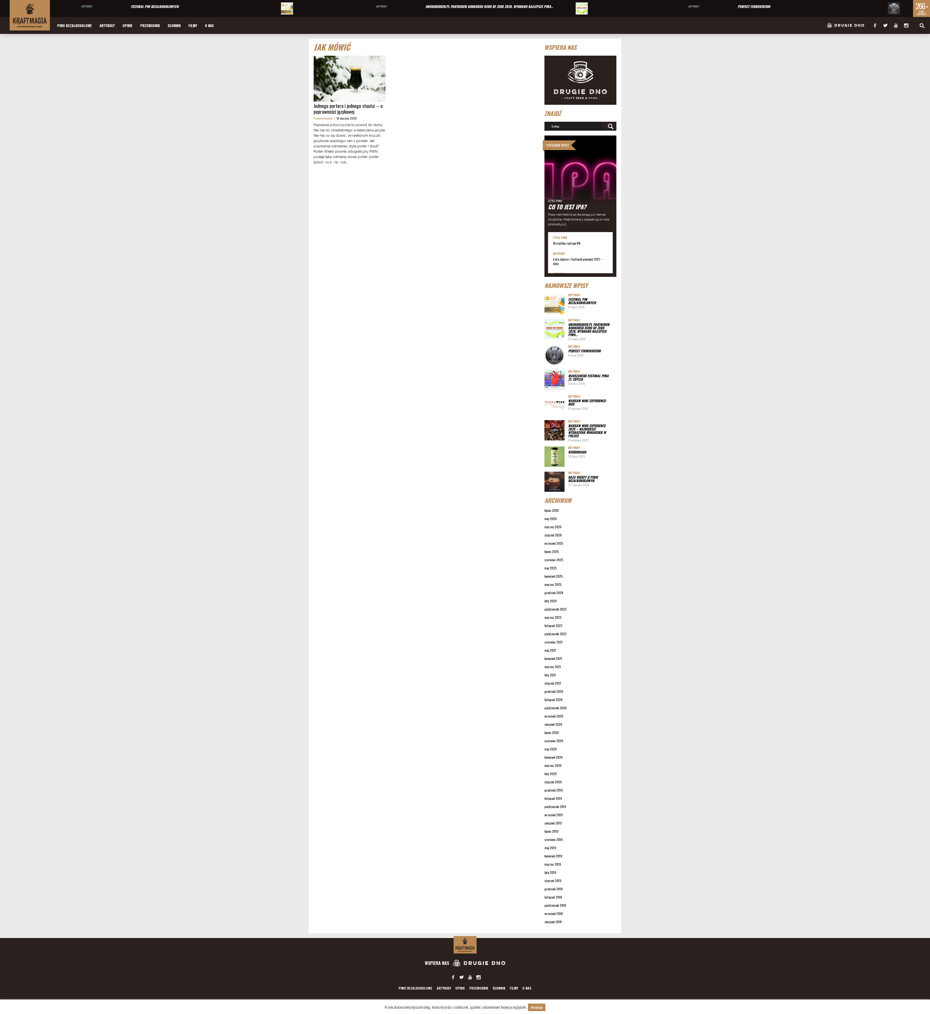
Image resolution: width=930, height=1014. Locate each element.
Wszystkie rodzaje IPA (567, 243)
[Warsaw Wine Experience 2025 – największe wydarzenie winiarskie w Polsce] (554, 430)
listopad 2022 (553, 625)
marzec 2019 (552, 864)
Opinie (127, 25)
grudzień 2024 (553, 592)
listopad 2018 (553, 897)
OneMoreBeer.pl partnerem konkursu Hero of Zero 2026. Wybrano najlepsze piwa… (489, 6)
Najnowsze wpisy (566, 285)
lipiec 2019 (551, 831)
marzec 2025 (552, 584)
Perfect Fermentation (754, 6)
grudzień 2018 (553, 888)
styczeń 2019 (552, 880)
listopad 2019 (553, 798)
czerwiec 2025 (553, 559)
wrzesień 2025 (553, 543)
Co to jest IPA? (567, 206)
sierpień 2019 (553, 822)
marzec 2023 (552, 617)
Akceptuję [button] (536, 1007)
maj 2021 (550, 650)
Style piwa (555, 201)
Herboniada (577, 451)
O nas (209, 25)
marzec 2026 (552, 526)
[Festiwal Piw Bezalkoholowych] (287, 8)
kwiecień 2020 (553, 757)
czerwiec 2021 (553, 641)
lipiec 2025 (551, 551)
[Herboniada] (554, 456)
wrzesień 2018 (553, 913)
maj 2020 (550, 748)
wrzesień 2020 (553, 716)
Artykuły (86, 6)
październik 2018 (555, 905)
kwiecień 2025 (553, 576)
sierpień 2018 (553, 921)
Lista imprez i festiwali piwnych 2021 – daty (578, 261)
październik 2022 (555, 633)
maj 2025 (550, 567)
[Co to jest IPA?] (580, 184)
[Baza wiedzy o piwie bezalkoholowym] (554, 482)
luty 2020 (550, 773)
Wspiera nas (437, 963)
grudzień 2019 (553, 790)
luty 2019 (550, 872)
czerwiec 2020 (553, 740)
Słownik (174, 25)
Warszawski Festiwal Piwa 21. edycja (588, 377)
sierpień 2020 (553, 724)
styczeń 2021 (552, 683)
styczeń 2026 (553, 534)
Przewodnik (150, 25)
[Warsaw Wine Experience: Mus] (554, 405)
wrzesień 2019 (553, 814)
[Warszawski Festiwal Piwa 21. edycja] (554, 380)
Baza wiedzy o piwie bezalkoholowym (583, 479)
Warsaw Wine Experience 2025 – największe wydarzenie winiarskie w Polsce (587, 430)
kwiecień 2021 (553, 658)
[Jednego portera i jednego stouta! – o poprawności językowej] (350, 79)
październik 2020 (555, 707)
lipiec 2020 (551, 732)
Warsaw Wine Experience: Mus (587, 402)
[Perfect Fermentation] (894, 8)
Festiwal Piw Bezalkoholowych (155, 6)
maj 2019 (550, 847)
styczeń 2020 (553, 781)
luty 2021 (550, 674)
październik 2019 (555, 806)
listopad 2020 (553, 699)
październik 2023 (555, 609)
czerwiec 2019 (553, 839)
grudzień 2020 (553, 691)
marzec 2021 (552, 666)
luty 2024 (550, 600)
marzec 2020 (552, 765)
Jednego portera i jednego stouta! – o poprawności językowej (348, 108)
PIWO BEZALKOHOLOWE (74, 25)
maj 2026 (550, 518)
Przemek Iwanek (323, 118)
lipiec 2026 (551, 510)
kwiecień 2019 (553, 855)
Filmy (192, 25)
